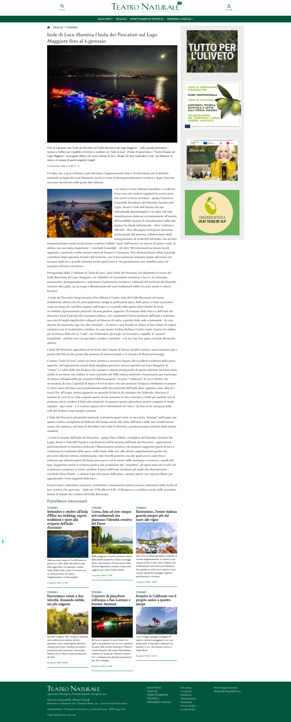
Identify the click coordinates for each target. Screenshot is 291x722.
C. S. (77, 166)
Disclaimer (186, 702)
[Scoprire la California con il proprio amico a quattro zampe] (156, 621)
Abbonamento (188, 698)
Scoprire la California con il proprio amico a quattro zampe (156, 600)
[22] (145, 7)
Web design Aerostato (225, 687)
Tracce (120, 19)
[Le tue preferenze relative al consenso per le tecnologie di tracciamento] (3, 541)
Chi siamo (186, 687)
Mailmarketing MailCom (227, 691)
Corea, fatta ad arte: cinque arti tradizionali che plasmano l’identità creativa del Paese (112, 518)
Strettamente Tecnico (146, 19)
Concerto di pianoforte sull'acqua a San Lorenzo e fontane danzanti (111, 600)
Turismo (72, 27)
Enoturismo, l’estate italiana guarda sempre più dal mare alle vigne (156, 515)
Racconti (105, 19)
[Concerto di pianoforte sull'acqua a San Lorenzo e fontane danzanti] (112, 623)
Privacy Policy (188, 705)
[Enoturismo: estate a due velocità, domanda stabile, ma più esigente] (67, 621)
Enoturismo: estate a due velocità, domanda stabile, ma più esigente (66, 600)
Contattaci (186, 691)
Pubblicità (186, 694)
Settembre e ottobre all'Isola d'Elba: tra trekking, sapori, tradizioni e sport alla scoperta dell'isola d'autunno (67, 519)
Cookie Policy (188, 709)
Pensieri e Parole (179, 19)
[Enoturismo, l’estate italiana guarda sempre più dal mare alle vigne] (156, 538)
